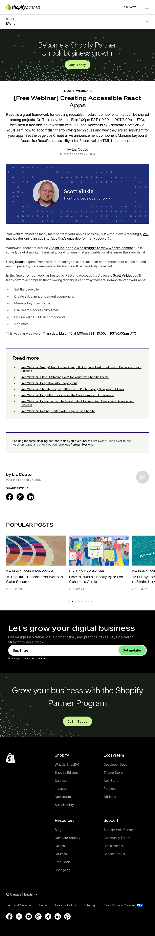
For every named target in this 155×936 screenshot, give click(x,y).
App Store (111, 781)
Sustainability (64, 805)
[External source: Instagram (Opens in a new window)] (38, 916)
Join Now (129, 7)
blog (67, 90)
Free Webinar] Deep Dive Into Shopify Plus (49, 383)
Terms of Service (18, 905)
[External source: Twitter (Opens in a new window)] (20, 497)
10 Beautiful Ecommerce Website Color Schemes (34, 579)
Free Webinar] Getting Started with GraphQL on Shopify (58, 411)
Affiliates (110, 797)
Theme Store (113, 773)
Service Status (114, 854)
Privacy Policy (65, 905)
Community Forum (117, 838)
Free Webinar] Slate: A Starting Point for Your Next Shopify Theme (65, 377)
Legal (43, 905)
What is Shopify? (67, 764)
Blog (58, 830)
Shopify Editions (67, 773)
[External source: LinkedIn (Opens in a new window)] (30, 497)
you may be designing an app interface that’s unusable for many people (77, 236)
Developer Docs (115, 764)
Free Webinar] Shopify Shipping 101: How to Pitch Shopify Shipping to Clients (72, 389)
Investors (61, 789)
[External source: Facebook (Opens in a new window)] (9, 497)
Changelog (62, 870)
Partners (110, 789)
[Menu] (147, 7)
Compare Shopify (67, 838)
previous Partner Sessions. (76, 444)
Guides (60, 846)
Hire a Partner (113, 846)
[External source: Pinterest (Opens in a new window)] (67, 916)
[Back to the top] (10, 758)
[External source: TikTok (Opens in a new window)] (48, 916)
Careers (60, 781)
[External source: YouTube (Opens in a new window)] (28, 916)
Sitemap (90, 905)
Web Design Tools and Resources (30, 570)
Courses (61, 854)
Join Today (77, 65)
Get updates (132, 650)
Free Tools (62, 862)
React (19, 262)
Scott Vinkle (122, 275)
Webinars (84, 90)
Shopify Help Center (118, 830)
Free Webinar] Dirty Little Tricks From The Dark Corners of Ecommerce (67, 395)
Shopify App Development (87, 570)
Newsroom (63, 797)
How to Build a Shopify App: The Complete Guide (96, 579)
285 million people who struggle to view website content (91, 248)
